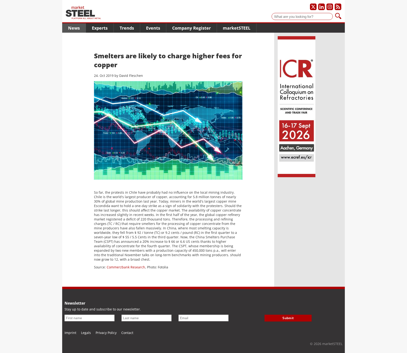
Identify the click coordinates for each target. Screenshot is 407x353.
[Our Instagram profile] (329, 7)
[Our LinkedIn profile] (321, 7)
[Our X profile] (313, 7)
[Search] (338, 16)
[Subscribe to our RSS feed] (338, 7)
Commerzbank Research (126, 267)
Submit (288, 318)
